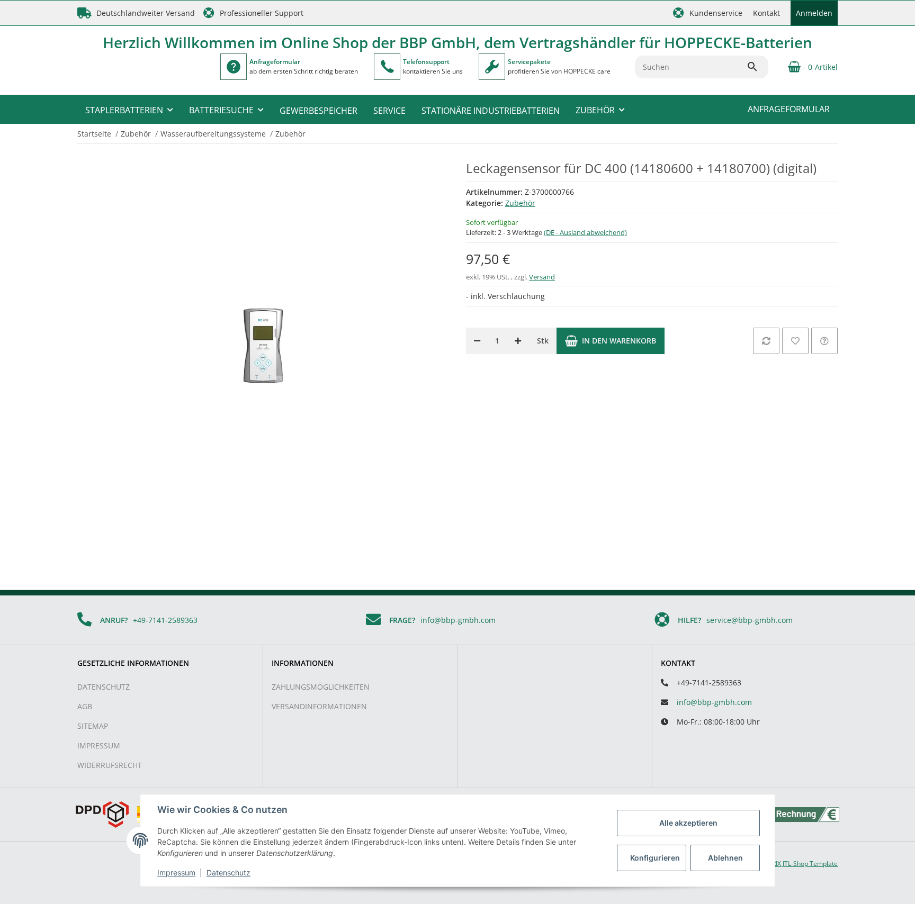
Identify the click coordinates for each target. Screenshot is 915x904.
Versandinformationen (319, 706)
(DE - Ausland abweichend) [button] (585, 232)
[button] (708, 13)
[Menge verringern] (477, 341)
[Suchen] (757, 66)
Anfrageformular (789, 109)
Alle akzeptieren (688, 822)
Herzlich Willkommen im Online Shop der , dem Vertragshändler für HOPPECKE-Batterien (457, 42)
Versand (542, 277)
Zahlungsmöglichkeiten (321, 687)
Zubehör (520, 203)
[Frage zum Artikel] (824, 341)
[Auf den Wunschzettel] (795, 341)
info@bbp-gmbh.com (458, 620)
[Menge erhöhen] (518, 341)
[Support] (387, 66)
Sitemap (92, 726)
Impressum (98, 745)
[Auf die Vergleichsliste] (766, 341)
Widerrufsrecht (109, 765)
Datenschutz (103, 687)
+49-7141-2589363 (165, 620)
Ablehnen (725, 857)
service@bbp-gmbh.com (749, 620)
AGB (84, 706)
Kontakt (766, 13)
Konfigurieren (655, 857)
